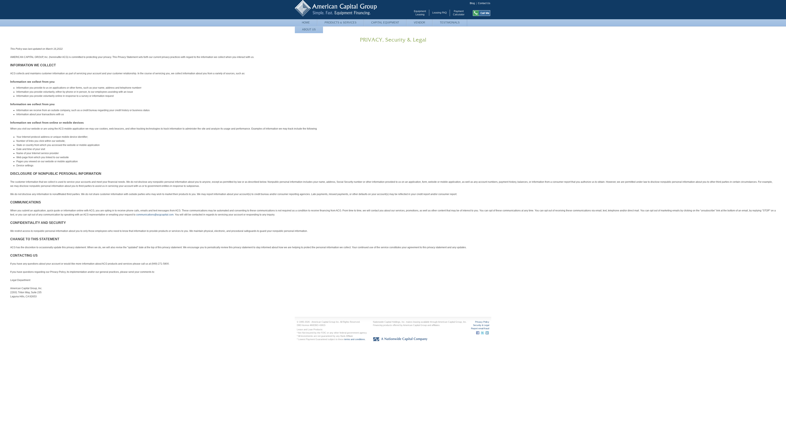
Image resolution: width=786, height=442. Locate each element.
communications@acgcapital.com (155, 214)
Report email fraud (480, 328)
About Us (309, 29)
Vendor (419, 22)
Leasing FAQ (439, 12)
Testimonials (450, 22)
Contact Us (484, 3)
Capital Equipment (385, 22)
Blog (472, 3)
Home (306, 22)
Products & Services (341, 22)
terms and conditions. (355, 339)
